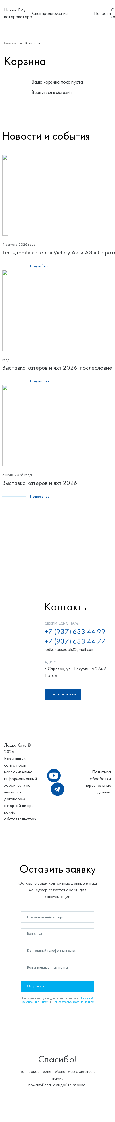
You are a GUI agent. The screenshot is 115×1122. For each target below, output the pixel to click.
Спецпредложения (50, 13)
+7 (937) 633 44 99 (75, 632)
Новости (102, 13)
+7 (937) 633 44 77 (75, 641)
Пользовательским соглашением (73, 1002)
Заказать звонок (63, 694)
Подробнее (39, 266)
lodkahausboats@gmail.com (69, 650)
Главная (10, 43)
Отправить (35, 986)
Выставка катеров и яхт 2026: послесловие (57, 368)
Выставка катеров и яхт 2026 (39, 483)
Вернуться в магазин (52, 92)
